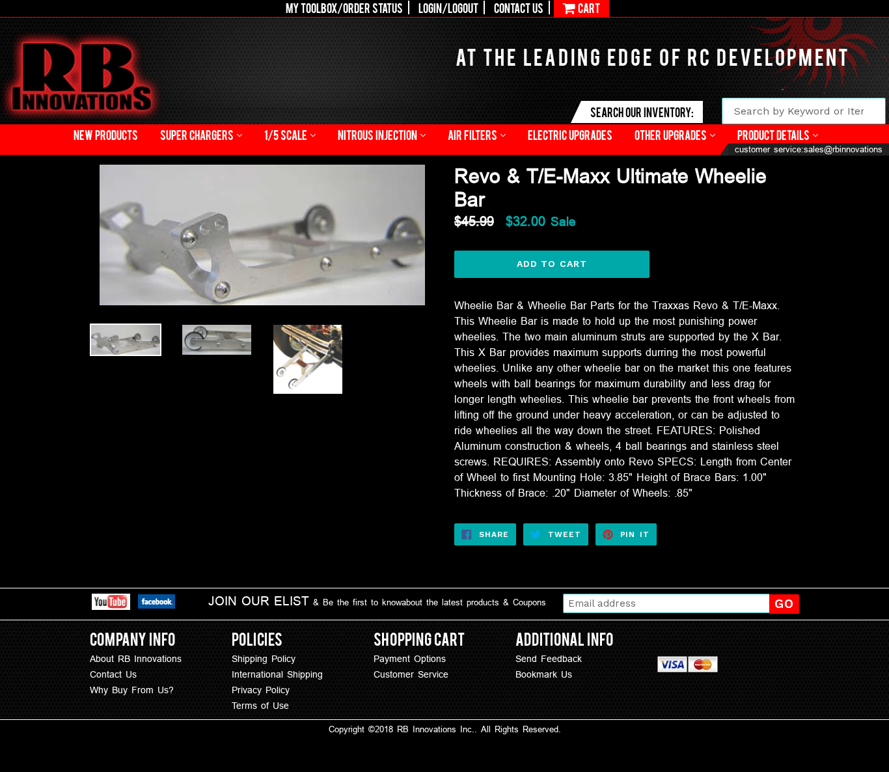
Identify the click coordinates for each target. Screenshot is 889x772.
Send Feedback (548, 659)
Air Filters (473, 134)
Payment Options (410, 659)
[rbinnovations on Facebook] (156, 603)
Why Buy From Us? (132, 690)
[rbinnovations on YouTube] (111, 604)
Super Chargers (198, 134)
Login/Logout (448, 7)
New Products (106, 134)
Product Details (774, 134)
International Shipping (277, 674)
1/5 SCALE (286, 134)
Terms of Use (260, 705)
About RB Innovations (136, 659)
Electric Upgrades (570, 134)
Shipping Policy (263, 659)
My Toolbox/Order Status (344, 7)
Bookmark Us (543, 674)
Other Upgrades (672, 134)
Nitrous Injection (378, 134)
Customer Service (411, 674)
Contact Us (518, 7)
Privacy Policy (261, 690)
